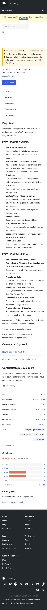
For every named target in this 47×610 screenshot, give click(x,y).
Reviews (8, 97)
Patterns (28, 528)
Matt (5, 560)
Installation (9, 103)
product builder (38, 430)
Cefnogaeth (9, 115)
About (4, 516)
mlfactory (10, 76)
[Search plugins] (26, 26)
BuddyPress (8, 568)
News (4, 520)
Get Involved (30, 536)
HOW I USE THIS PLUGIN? (13, 352)
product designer (26, 434)
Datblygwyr (7, 544)
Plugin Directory (8, 10)
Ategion (28, 524)
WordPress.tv (9, 548)
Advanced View (9, 445)
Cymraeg (11, 578)
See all (42, 485)
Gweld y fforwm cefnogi (12, 502)
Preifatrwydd (7, 528)
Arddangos (29, 516)
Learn (4, 536)
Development (10, 109)
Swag (28, 548)
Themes (28, 520)
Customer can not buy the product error (19, 359)
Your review (7, 485)
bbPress (7, 564)
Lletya (4, 524)
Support (5, 540)
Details (7, 91)
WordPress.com (10, 556)
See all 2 (41, 424)
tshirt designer (39, 434)
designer (28, 430)
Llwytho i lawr (9, 82)
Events (27, 540)
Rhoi (28, 544)
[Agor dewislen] (43, 3)
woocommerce (38, 439)
